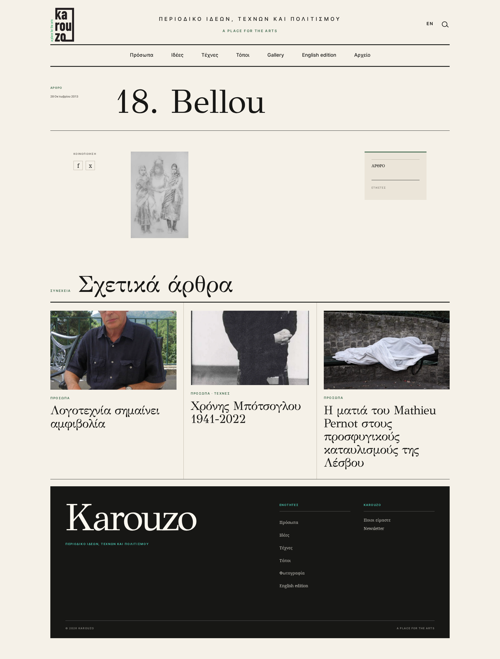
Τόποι (242, 55)
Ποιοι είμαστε (377, 520)
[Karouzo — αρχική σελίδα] (62, 24)
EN (430, 23)
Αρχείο (362, 55)
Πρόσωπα (141, 55)
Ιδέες (177, 55)
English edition (319, 55)
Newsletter (374, 528)
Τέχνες (209, 55)
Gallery (275, 55)
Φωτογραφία (292, 573)
